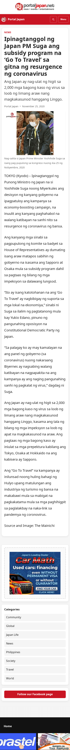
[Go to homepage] (35, 7)
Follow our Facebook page (35, 694)
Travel (10, 669)
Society (10, 661)
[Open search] (53, 19)
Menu (63, 19)
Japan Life (12, 635)
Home (8, 726)
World (10, 678)
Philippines (13, 652)
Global (10, 626)
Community (13, 617)
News (7, 32)
